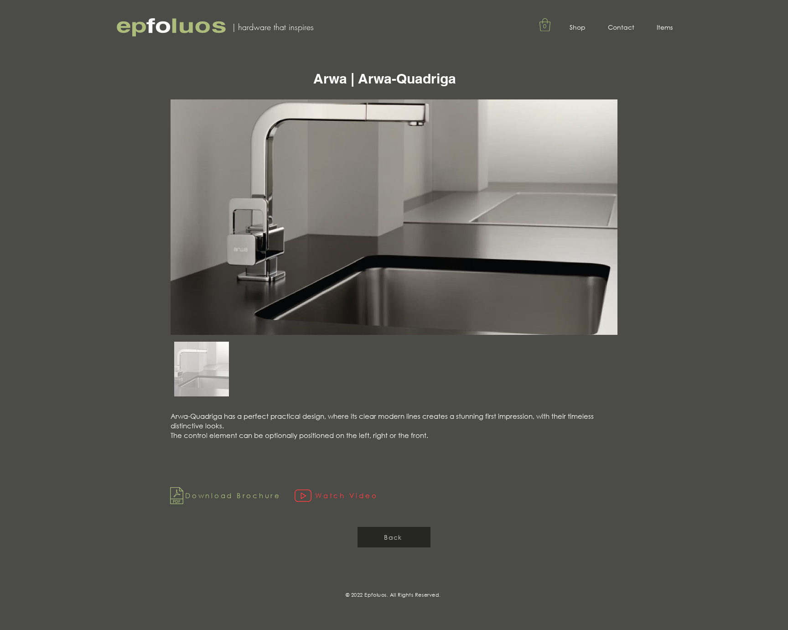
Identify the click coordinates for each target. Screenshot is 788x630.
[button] (544, 24)
